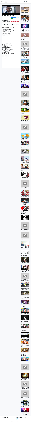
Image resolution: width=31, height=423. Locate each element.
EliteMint (2, 1)
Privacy (17, 419)
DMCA (17, 418)
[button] (25, 1)
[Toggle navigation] (6, 2)
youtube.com (18, 421)
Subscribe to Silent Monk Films (15, 21)
